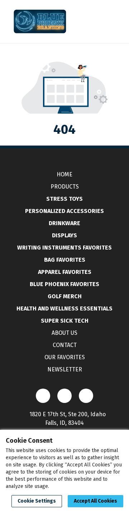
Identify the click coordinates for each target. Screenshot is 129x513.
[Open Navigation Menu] (109, 21)
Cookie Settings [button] (37, 501)
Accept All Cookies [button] (95, 501)
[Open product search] (95, 21)
